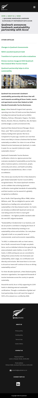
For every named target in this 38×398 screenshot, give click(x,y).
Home (3, 16)
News (19, 16)
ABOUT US (11, 16)
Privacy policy (19, 331)
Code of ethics (19, 344)
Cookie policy (19, 335)
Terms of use (19, 339)
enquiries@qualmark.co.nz (19, 370)
